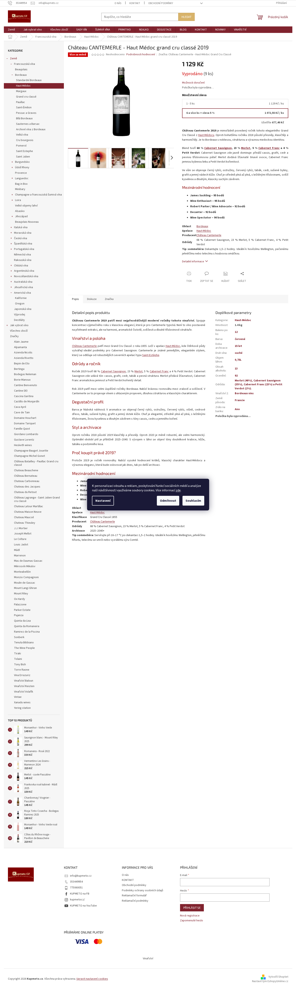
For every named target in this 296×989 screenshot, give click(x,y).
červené (240, 339)
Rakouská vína (22, 260)
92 (236, 376)
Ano (237, 409)
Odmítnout (168, 500)
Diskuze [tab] (92, 299)
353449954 (76, 882)
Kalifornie (21, 298)
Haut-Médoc (23, 86)
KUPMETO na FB (79, 894)
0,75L (238, 360)
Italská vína (20, 227)
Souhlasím (193, 500)
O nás (118, 3)
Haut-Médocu (206, 135)
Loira (18, 200)
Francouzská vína (24, 64)
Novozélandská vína (26, 276)
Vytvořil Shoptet (278, 977)
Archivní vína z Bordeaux (30, 129)
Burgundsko (22, 162)
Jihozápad (21, 216)
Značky (14, 336)
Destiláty (19, 320)
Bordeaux (21, 75)
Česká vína (20, 238)
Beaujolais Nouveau (27, 222)
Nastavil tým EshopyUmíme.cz (270, 981)
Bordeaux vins (244, 393)
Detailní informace (193, 261)
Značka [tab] (109, 299)
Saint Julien (23, 157)
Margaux (21, 91)
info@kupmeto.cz (81, 876)
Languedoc (21, 178)
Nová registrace (190, 916)
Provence (21, 173)
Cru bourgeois (24, 140)
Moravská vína (22, 233)
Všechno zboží (19, 331)
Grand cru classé (26, 97)
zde (178, 490)
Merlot (245, 148)
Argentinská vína (24, 271)
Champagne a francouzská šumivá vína (38, 195)
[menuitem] (11, 29)
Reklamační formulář (134, 895)
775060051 (76, 888)
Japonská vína (22, 309)
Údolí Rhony (22, 167)
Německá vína (22, 255)
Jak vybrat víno (19, 325)
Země (13, 58)
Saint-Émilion (24, 107)
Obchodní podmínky (160, 3)
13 (236, 369)
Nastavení (102, 500)
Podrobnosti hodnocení (140, 54)
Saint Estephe (24, 151)
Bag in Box (21, 184)
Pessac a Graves (26, 113)
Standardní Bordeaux (29, 80)
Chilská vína (21, 266)
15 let (238, 346)
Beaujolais (21, 69)
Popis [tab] (75, 299)
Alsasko (20, 211)
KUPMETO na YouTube (83, 906)
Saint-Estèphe (150, 355)
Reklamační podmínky (135, 901)
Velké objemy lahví (26, 206)
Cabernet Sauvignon (218, 148)
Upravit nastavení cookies (92, 979)
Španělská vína (23, 244)
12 (236, 332)
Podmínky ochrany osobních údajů (142, 890)
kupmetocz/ (77, 900)
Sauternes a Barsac (28, 124)
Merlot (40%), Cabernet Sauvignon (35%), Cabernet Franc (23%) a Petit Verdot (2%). (258, 385)
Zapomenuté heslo (191, 921)
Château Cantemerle (209, 235)
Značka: (194, 54)
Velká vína (22, 135)
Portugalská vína (24, 249)
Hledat (186, 16)
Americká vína (22, 293)
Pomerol (21, 146)
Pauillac (20, 102)
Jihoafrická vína (23, 287)
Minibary (20, 189)
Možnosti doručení (193, 83)
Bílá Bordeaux (24, 118)
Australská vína (23, 282)
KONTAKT (134, 3)
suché (238, 353)
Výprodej (19, 315)
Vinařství (148, 958)
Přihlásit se (192, 907)
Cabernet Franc (269, 148)
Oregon (19, 304)
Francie (240, 400)
